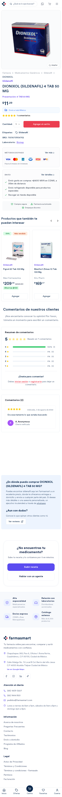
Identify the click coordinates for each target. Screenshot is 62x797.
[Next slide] (58, 221)
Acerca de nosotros (13, 722)
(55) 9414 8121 (13, 696)
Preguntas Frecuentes (14, 727)
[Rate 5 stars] (24, 339)
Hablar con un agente (31, 576)
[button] (22, 4)
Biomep (20, 142)
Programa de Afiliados (14, 744)
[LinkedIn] (20, 676)
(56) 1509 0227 (14, 691)
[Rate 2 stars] (13, 339)
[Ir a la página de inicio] (4, 4)
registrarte (36, 382)
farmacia (6, 73)
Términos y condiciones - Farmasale (21, 771)
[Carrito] (49, 4)
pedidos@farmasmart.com (19, 700)
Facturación (9, 779)
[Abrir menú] (57, 4)
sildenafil (48, 73)
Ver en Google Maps (15, 669)
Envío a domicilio (12, 740)
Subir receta (31, 567)
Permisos (8, 775)
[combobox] (18, 124)
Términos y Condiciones (15, 766)
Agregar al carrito (41, 124)
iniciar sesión (21, 382)
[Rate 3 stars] (17, 339)
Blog (6, 749)
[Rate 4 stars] (21, 339)
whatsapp (41, 503)
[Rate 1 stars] (10, 339)
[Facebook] (6, 676)
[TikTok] (28, 676)
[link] (7, 77)
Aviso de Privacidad (13, 762)
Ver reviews (14, 522)
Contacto (8, 731)
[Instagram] (13, 676)
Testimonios (9, 735)
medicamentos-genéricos (27, 73)
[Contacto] (42, 4)
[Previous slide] (51, 221)
